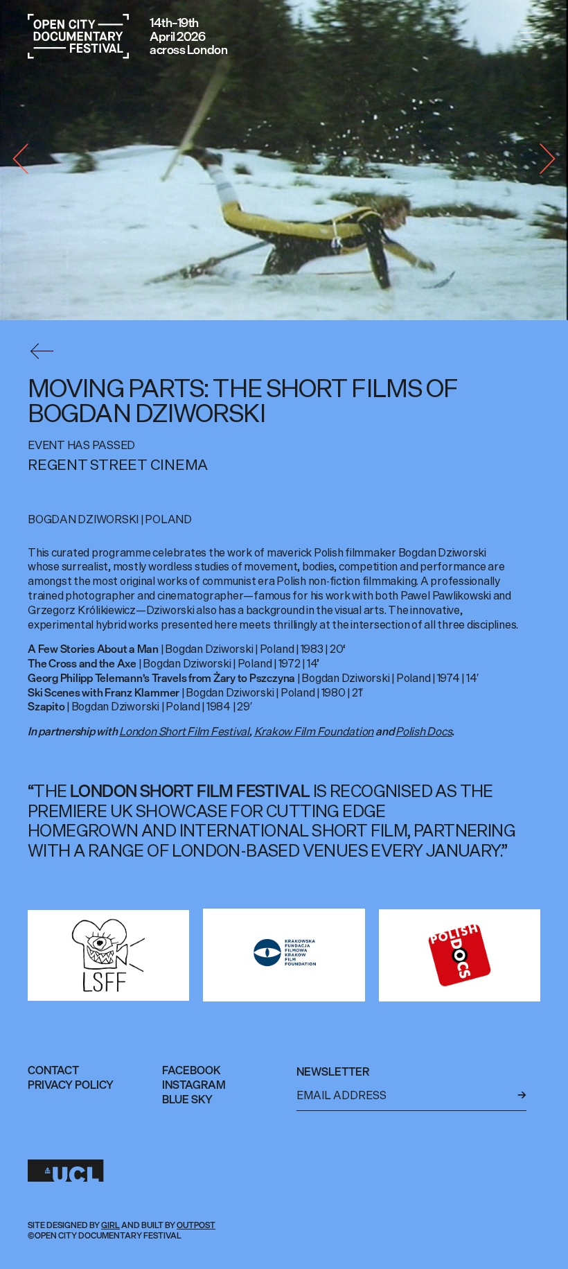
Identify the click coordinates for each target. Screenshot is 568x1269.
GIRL (110, 1225)
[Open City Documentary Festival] (78, 36)
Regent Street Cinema (118, 465)
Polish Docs (424, 731)
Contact (53, 1070)
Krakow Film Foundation (314, 731)
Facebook (191, 1070)
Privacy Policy (71, 1084)
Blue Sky (187, 1099)
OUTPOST (196, 1225)
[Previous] (27, 160)
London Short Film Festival (184, 731)
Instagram (194, 1084)
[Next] (540, 160)
